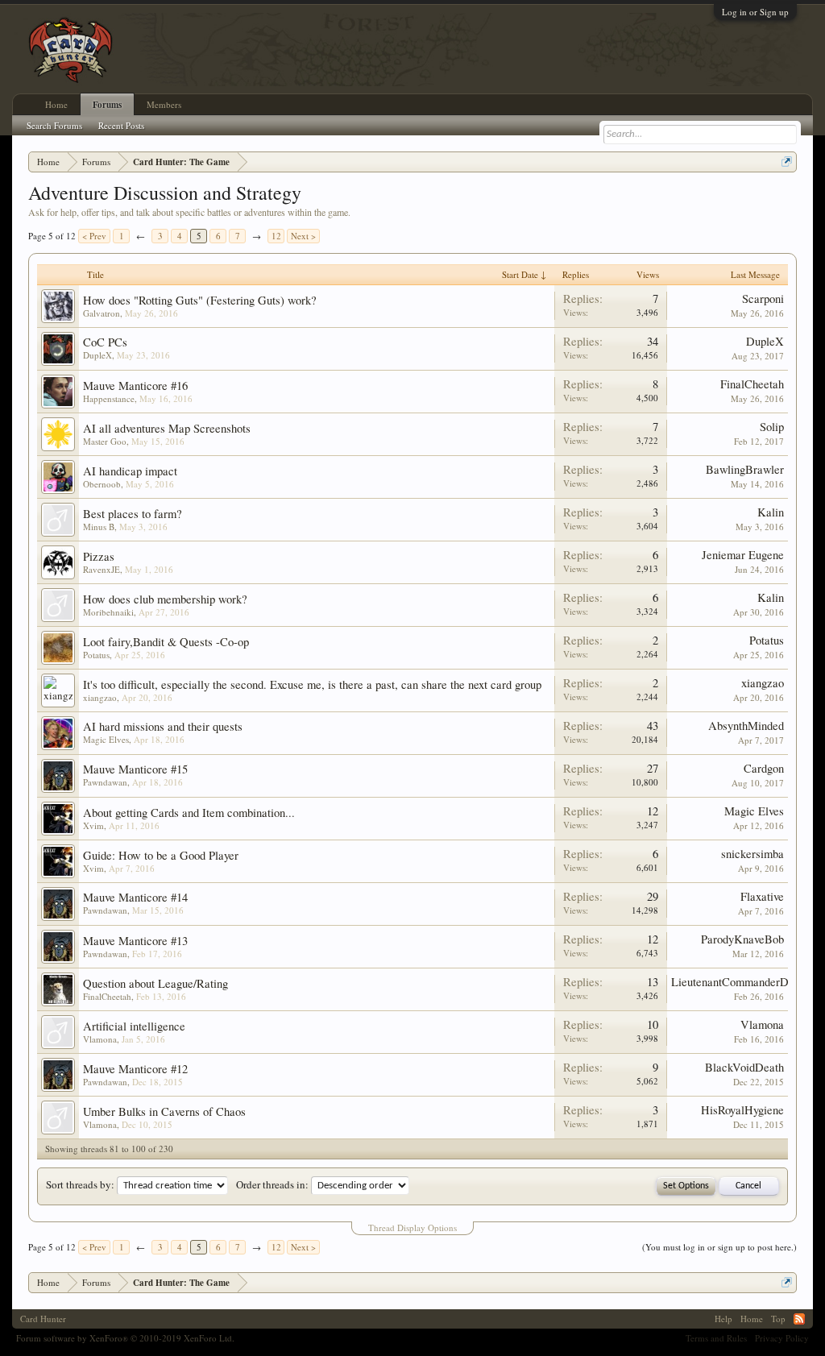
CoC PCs (105, 342)
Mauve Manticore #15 (135, 769)
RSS (799, 1319)
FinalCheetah (752, 384)
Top (778, 1318)
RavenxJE (101, 569)
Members (164, 104)
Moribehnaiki (108, 612)
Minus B (98, 526)
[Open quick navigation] (786, 161)
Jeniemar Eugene (743, 554)
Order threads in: (272, 1184)
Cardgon (764, 768)
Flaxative (762, 896)
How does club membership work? (165, 599)
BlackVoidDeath (744, 1067)
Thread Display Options (412, 1227)
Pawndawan (105, 782)
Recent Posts (121, 125)
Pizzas (98, 556)
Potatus (96, 655)
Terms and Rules (716, 1338)
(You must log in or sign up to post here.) (719, 1247)
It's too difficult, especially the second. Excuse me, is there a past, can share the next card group (312, 684)
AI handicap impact (130, 471)
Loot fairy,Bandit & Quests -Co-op (166, 641)
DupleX (97, 355)
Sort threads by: (80, 1184)
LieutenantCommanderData (737, 981)
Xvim (93, 825)
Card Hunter (43, 1318)
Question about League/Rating (155, 983)
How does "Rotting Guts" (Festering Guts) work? (200, 300)
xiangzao (100, 697)
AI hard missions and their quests (163, 726)
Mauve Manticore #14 (135, 897)
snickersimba (752, 853)
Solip (772, 426)
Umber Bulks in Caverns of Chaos (164, 1111)
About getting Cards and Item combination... (189, 812)
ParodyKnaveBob (742, 939)
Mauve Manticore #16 (135, 385)
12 (276, 236)
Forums (107, 104)
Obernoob (102, 484)
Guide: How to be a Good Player (160, 855)
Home (56, 104)
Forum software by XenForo (125, 1338)
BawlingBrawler (745, 469)
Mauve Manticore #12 (135, 1068)
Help (723, 1318)
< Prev (94, 236)
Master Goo (104, 441)
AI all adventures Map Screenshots (167, 428)
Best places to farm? (132, 513)
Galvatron (101, 313)
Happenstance (109, 398)
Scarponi (763, 298)
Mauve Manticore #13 (135, 940)
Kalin (770, 512)
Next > (303, 236)
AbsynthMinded (746, 725)
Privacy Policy (782, 1338)
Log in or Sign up (755, 12)
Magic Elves (106, 739)
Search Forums (54, 125)
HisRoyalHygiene (742, 1110)
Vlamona (100, 1039)
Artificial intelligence (134, 1026)
